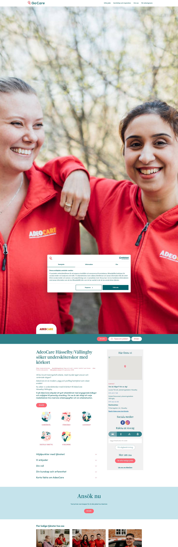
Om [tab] (117, 264)
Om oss (136, 3)
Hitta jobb (107, 3)
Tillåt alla (115, 287)
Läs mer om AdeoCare (125, 467)
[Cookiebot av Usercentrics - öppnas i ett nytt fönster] (120, 258)
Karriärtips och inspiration (122, 3)
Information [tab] (89, 264)
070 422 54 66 (113, 402)
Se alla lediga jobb (125, 461)
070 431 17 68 (113, 393)
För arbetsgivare (147, 3)
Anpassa (87, 287)
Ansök (102, 339)
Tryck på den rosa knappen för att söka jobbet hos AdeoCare (89, 504)
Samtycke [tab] (61, 264)
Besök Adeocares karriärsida (118, 411)
